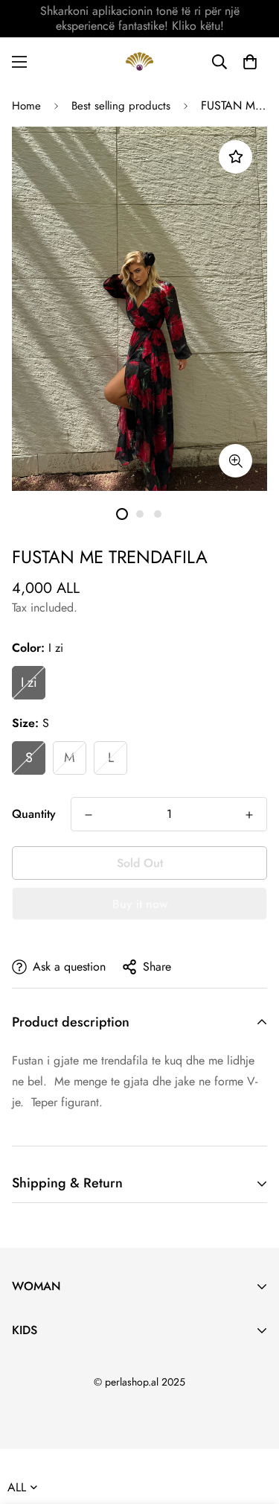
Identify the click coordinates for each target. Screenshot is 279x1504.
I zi (29, 682)
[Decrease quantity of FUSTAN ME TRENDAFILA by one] (88, 815)
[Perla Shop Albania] (139, 61)
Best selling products (120, 106)
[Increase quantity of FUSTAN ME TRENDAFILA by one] (249, 815)
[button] (250, 62)
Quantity (34, 813)
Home (26, 106)
